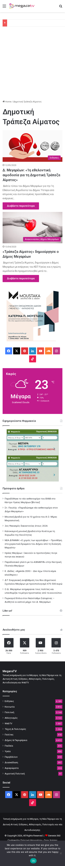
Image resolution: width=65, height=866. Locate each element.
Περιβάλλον (11, 756)
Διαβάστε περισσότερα (21, 205)
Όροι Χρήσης (50, 840)
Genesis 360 (54, 835)
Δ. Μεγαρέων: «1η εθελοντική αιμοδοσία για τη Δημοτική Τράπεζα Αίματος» (31, 175)
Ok (33, 860)
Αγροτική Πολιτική (15, 773)
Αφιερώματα (12, 768)
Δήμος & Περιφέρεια (16, 740)
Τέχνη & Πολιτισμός (15, 729)
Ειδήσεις (9, 701)
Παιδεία (9, 745)
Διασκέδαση (11, 762)
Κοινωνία (10, 706)
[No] (60, 853)
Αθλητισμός (11, 717)
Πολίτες (9, 734)
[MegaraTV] (22, 6)
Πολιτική (9, 712)
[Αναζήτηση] (60, 7)
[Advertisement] (32, 64)
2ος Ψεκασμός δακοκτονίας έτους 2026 (26, 525)
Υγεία (8, 751)
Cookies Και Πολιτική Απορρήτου (25, 840)
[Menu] (4, 7)
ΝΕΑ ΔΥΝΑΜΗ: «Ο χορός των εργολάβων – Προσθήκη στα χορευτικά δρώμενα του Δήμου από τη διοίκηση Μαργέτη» (33, 544)
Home (8, 101)
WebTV (8, 723)
